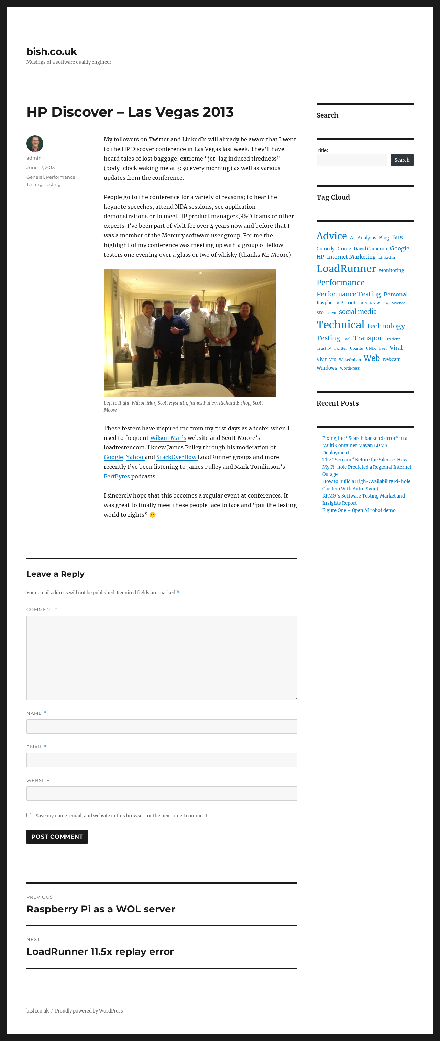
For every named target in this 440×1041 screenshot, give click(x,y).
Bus (397, 237)
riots (353, 303)
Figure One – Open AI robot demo (359, 510)
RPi (364, 303)
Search (402, 160)
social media (358, 312)
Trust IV (324, 348)
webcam (392, 359)
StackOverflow (177, 457)
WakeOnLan (350, 360)
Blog (384, 238)
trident (393, 339)
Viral (396, 347)
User (383, 348)
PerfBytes (117, 476)
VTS (332, 360)
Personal (396, 294)
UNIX (371, 348)
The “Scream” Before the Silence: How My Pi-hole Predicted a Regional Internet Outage (366, 467)
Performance (341, 283)
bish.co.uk (51, 51)
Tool (347, 339)
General (35, 177)
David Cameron (370, 249)
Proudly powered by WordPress (89, 1011)
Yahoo (135, 457)
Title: (322, 150)
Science (398, 303)
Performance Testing (349, 294)
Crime (344, 249)
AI (352, 238)
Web (372, 358)
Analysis (367, 238)
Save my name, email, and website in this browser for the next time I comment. (122, 816)
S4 (387, 303)
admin (34, 158)
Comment (42, 609)
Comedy (326, 249)
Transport (368, 338)
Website (38, 780)
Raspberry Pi (331, 303)
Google (113, 457)
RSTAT (376, 303)
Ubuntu (356, 348)
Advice (332, 236)
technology (386, 326)
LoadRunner (346, 268)
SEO (320, 313)
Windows (327, 368)
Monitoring (391, 270)
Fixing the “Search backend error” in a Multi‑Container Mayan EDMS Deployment (364, 445)
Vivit (322, 359)
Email (36, 747)
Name (36, 713)
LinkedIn (386, 257)
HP (320, 257)
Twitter (340, 348)
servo (331, 313)
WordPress (350, 368)
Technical (341, 324)
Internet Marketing (351, 257)
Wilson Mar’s (168, 437)
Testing (53, 184)
